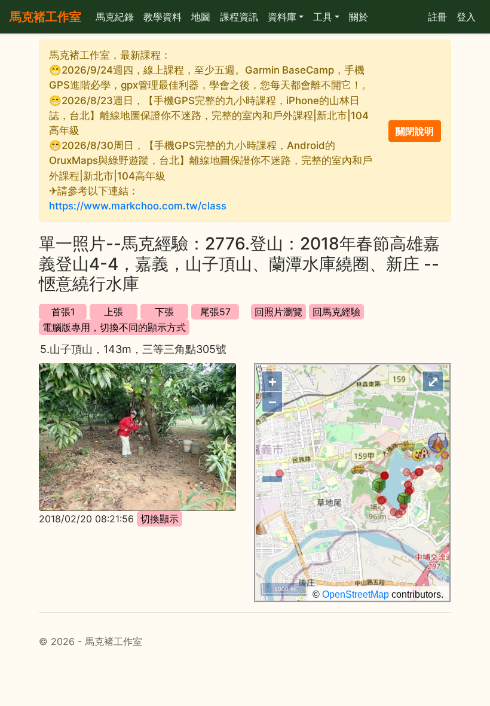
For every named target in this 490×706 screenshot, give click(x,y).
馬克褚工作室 (45, 17)
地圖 (200, 17)
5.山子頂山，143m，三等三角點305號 (133, 349)
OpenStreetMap (355, 594)
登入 (466, 17)
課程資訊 (239, 17)
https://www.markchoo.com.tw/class (137, 206)
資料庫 (282, 17)
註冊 (437, 17)
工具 (322, 17)
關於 (358, 17)
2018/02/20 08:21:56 (86, 519)
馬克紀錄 (115, 17)
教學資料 (162, 17)
